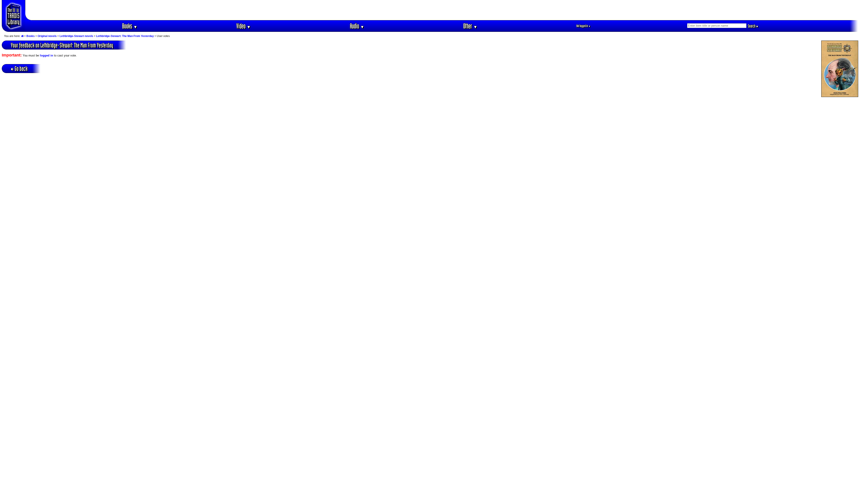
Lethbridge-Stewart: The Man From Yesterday (125, 36)
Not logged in (583, 26)
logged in (46, 55)
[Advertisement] (441, 10)
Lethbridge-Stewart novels (76, 36)
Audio (357, 26)
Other (470, 26)
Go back (21, 68)
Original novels (47, 36)
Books (130, 26)
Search (752, 26)
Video (243, 26)
